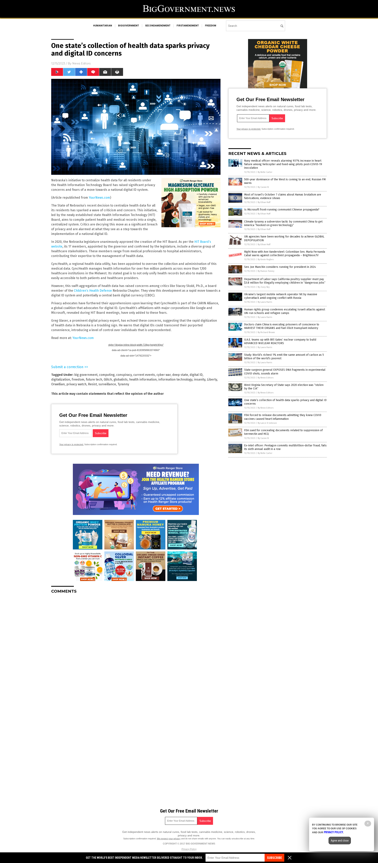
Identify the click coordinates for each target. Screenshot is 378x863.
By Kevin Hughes (266, 259)
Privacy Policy (189, 849)
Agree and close (340, 840)
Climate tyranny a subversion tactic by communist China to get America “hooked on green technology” (283, 223)
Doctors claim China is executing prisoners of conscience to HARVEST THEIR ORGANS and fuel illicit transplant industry (281, 326)
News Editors (81, 63)
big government (85, 375)
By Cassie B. (263, 187)
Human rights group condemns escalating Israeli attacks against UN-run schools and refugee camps (284, 311)
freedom (210, 25)
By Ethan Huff (264, 202)
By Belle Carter (265, 172)
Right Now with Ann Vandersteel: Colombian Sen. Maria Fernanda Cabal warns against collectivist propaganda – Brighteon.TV (284, 253)
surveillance (107, 384)
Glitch (108, 379)
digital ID (196, 375)
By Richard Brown (266, 332)
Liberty (212, 379)
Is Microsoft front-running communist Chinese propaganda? (281, 209)
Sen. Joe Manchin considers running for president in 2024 (280, 267)
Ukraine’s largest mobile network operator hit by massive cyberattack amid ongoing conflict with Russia (280, 296)
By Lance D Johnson (267, 423)
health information (143, 379)
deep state (180, 375)
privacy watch (76, 384)
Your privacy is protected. (71, 444)
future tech (94, 379)
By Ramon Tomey (266, 271)
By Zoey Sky (264, 287)
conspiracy (124, 375)
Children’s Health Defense (93, 290)
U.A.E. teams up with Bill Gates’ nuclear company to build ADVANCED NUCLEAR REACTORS (280, 341)
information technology (175, 379)
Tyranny (123, 384)
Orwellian (58, 384)
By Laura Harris (265, 302)
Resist (92, 384)
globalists (121, 379)
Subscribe (274, 858)
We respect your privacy (169, 838)
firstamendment (188, 25)
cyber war (164, 375)
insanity (199, 379)
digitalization (60, 379)
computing (107, 375)
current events (144, 375)
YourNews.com (99, 197)
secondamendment (157, 25)
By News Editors (265, 377)
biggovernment (128, 25)
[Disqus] (135, 646)
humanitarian (102, 25)
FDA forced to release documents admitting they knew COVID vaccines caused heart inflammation (282, 416)
